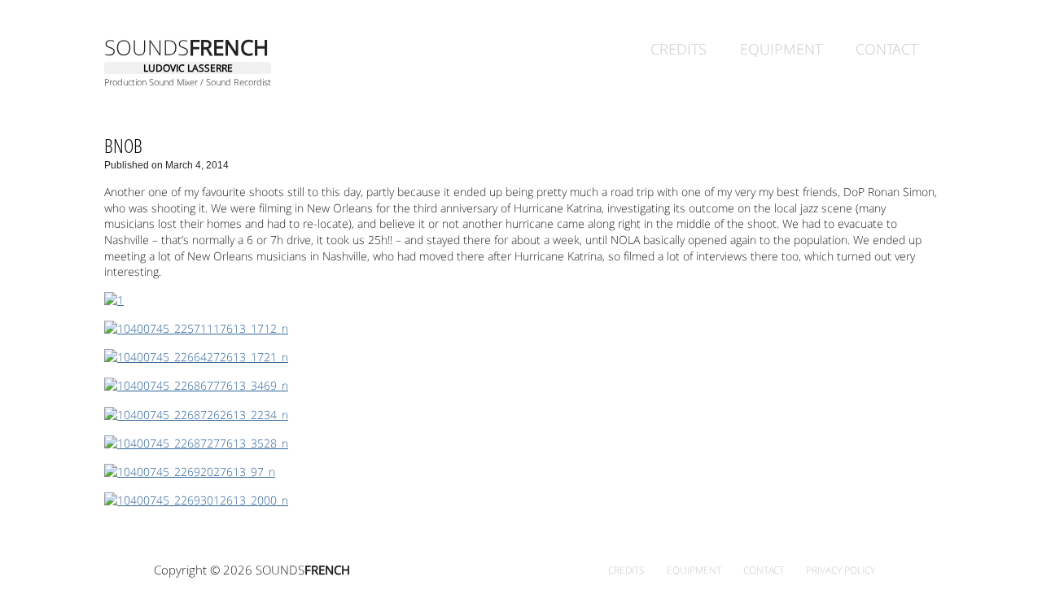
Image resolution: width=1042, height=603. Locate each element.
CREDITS (678, 48)
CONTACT (886, 48)
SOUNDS (186, 47)
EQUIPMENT (781, 48)
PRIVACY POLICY (840, 570)
